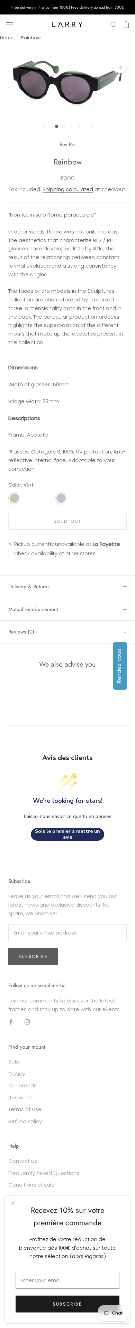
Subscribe (67, 1304)
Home (7, 38)
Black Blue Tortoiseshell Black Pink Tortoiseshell (45, 498)
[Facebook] (11, 1022)
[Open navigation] (9, 24)
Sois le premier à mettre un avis (67, 834)
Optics (16, 1073)
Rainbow (30, 38)
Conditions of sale (31, 1184)
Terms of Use (25, 1109)
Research (20, 1097)
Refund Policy (25, 1121)
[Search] (113, 24)
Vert (14, 498)
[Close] (13, 1203)
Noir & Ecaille (30, 498)
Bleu (61, 498)
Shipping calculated (68, 189)
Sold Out (68, 521)
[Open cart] (126, 24)
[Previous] (44, 126)
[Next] (91, 126)
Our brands (22, 1085)
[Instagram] (27, 1022)
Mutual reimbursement (33, 609)
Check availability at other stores (55, 553)
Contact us (22, 1161)
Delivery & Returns (29, 586)
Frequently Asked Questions (43, 1173)
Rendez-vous (119, 666)
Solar (14, 1061)
